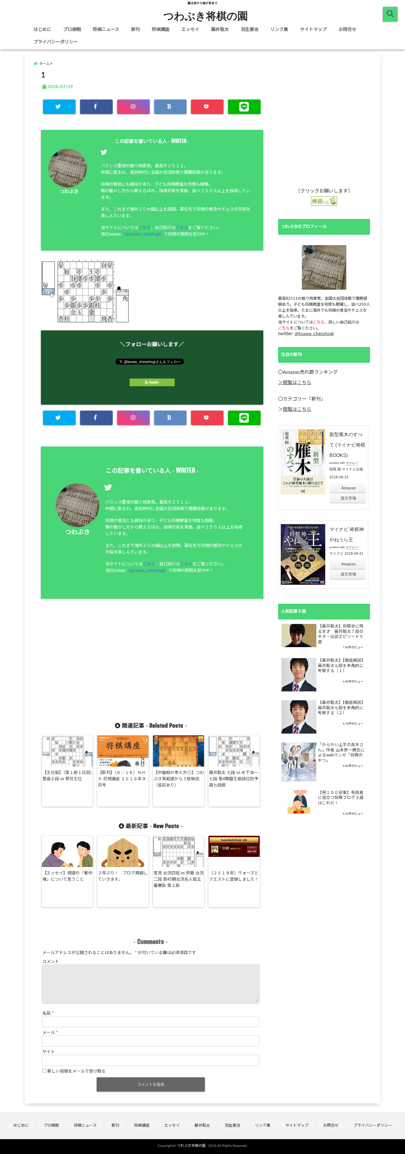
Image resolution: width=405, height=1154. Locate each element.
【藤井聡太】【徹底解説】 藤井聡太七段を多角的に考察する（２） (342, 708)
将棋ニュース (106, 29)
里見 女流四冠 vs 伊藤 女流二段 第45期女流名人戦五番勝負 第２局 (179, 879)
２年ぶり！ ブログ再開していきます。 (123, 876)
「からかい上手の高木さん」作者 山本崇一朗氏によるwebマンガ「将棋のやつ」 (341, 753)
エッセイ (190, 29)
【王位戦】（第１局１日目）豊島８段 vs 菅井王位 (67, 776)
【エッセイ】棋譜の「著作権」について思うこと (67, 876)
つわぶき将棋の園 (205, 15)
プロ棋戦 (72, 29)
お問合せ (347, 29)
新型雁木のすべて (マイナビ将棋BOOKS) (347, 445)
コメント (50, 962)
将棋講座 (161, 29)
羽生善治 (250, 29)
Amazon (348, 488)
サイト (48, 1052)
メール (50, 1033)
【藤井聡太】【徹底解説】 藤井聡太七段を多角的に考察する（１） (342, 665)
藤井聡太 (220, 29)
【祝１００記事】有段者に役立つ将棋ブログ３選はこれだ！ (340, 798)
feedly (154, 382)
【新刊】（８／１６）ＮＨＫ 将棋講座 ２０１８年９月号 (122, 779)
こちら (144, 228)
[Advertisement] (99, 664)
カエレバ (352, 462)
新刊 (135, 29)
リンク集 (279, 29)
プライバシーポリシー (56, 42)
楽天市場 (348, 498)
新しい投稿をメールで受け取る (76, 1071)
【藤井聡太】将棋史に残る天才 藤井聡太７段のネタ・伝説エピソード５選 (340, 634)
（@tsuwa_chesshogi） (142, 234)
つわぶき (69, 191)
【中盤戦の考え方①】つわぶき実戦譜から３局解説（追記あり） (179, 779)
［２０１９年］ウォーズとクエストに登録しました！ (234, 876)
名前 (48, 1013)
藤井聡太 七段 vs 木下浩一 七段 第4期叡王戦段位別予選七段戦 (233, 779)
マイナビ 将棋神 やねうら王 (346, 534)
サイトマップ (313, 29)
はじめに (42, 29)
